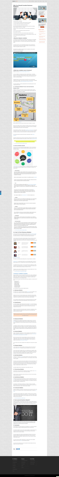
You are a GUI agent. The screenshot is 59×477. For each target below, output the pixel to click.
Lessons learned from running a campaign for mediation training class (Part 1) (42, 13)
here (21, 440)
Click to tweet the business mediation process (21, 143)
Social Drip (14, 467)
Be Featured (14, 465)
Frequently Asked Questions (24, 460)
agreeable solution (34, 138)
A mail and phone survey (16, 166)
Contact (22, 467)
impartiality (35, 177)
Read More (42, 16)
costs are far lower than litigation (32, 184)
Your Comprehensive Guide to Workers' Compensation (42, 25)
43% (14, 379)
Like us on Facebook (33, 460)
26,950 (21, 356)
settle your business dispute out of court (24, 71)
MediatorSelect (15, 261)
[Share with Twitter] (18, 449)
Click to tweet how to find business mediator (20, 271)
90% (33, 189)
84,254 (14, 321)
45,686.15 (28, 291)
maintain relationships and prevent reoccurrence (27, 81)
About (22, 465)
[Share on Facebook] (16, 449)
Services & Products (15, 460)
